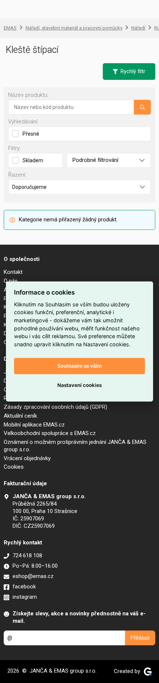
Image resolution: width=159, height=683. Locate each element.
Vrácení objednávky (27, 458)
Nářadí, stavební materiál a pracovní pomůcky (74, 28)
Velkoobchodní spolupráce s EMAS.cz (50, 433)
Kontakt (13, 272)
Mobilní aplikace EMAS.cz (34, 424)
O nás (11, 281)
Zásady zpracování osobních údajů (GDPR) (55, 407)
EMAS (10, 28)
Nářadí (138, 28)
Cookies (14, 466)
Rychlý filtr (133, 71)
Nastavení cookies (79, 385)
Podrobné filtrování (95, 160)
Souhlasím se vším (79, 366)
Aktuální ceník (20, 415)
